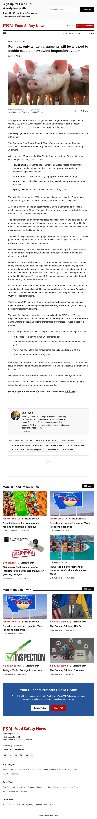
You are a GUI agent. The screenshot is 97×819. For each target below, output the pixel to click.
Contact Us (16, 804)
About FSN (59, 708)
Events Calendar (54, 787)
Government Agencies (46, 441)
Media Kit (38, 804)
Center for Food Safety (71, 441)
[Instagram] (70, 33)
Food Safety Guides (26, 769)
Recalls (74, 769)
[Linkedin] (73, 33)
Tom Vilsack (67, 450)
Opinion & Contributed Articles (48, 769)
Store (46, 804)
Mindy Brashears (76, 445)
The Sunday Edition (59, 622)
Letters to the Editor (71, 787)
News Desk (10, 578)
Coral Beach (11, 531)
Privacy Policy (27, 804)
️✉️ (6, 745)
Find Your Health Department (14, 787)
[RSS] (79, 33)
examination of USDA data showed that (38, 223)
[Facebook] (64, 33)
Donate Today (39, 708)
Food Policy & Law (16, 41)
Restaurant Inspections (37, 787)
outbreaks (66, 769)
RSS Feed (23, 791)
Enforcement (9, 563)
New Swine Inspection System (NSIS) (26, 450)
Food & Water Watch (54, 445)
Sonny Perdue (52, 450)
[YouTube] (76, 33)
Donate (53, 804)
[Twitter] (67, 33)
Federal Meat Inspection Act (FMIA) (26, 445)
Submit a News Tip (10, 791)
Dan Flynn (15, 56)
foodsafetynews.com (11, 733)
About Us (6, 804)
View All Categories (10, 774)
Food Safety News (51, 816)
